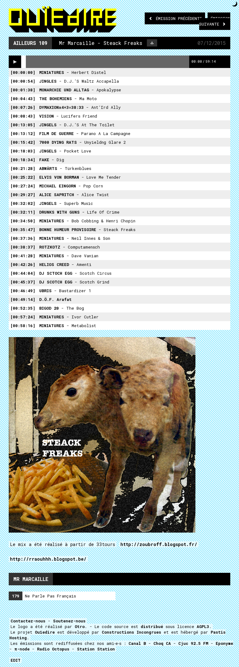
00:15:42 (23, 142)
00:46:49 (23, 290)
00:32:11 (23, 212)
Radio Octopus (53, 649)
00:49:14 (23, 299)
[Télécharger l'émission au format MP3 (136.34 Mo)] (152, 42)
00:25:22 (23, 177)
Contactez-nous (28, 621)
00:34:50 (23, 221)
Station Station (96, 649)
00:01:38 (23, 90)
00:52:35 (23, 308)
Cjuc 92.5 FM (193, 643)
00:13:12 (23, 133)
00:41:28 (23, 256)
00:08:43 (23, 116)
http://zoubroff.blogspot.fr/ (158, 544)
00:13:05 (23, 125)
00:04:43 (23, 98)
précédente (179, 18)
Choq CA (162, 643)
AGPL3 (203, 626)
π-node (22, 649)
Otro (80, 626)
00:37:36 (23, 238)
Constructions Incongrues (131, 632)
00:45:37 (23, 282)
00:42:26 (23, 264)
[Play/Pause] (14, 61)
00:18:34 (23, 159)
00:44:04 (23, 273)
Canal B (137, 643)
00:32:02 (23, 203)
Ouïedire (45, 632)
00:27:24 (23, 186)
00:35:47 (23, 229)
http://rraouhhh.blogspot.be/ (48, 559)
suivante (214, 21)
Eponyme (224, 643)
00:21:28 (23, 168)
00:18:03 (23, 151)
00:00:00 (23, 72)
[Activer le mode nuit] (235, 4)
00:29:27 (23, 194)
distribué (152, 626)
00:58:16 (23, 325)
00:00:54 (23, 81)
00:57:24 (23, 317)
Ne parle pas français (44, 596)
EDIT (16, 660)
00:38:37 (23, 247)
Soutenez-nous (69, 621)
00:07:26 (23, 107)
